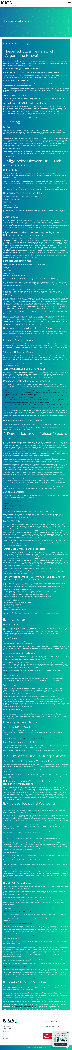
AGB (44, 1047)
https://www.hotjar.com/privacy (27, 866)
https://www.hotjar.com (32, 812)
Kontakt (7, 1038)
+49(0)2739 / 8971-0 (54, 1021)
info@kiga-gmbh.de (54, 1026)
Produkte (7, 1031)
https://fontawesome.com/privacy (12, 752)
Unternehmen (8, 1036)
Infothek (7, 1035)
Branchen (7, 1033)
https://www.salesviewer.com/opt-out (25, 1006)
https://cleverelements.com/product (13, 672)
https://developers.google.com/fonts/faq (49, 737)
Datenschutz (38, 1047)
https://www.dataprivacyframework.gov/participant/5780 (19, 936)
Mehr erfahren (60, 1044)
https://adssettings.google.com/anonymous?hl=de (17, 911)
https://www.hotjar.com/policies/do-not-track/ (29, 857)
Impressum (29, 1047)
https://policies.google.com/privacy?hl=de (34, 738)
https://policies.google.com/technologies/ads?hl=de (17, 923)
